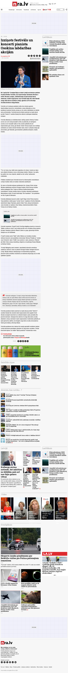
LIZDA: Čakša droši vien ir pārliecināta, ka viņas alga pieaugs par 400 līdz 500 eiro (22, 430)
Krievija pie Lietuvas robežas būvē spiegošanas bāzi (22, 405)
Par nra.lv (3, 667)
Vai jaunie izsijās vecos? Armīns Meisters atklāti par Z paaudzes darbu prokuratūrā (27, 479)
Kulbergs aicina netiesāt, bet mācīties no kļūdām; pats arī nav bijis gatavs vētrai (11, 472)
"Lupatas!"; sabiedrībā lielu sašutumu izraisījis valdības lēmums (23, 420)
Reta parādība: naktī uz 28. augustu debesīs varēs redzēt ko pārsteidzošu (30, 584)
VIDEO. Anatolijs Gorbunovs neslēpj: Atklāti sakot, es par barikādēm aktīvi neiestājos (23, 415)
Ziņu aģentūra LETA (5, 56)
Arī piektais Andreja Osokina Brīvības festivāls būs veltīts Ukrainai (25, 377)
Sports (39, 9)
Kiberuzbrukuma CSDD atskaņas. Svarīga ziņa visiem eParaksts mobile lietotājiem (57, 43)
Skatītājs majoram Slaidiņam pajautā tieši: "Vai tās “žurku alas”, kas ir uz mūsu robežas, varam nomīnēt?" (36, 481)
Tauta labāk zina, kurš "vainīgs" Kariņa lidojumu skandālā (21, 395)
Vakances (46, 667)
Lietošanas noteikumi (25, 667)
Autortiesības (33, 667)
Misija (11, 667)
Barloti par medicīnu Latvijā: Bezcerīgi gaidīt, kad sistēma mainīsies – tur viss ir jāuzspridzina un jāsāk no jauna (23, 441)
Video (4, 494)
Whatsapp (23, 337)
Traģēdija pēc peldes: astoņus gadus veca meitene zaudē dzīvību (24, 216)
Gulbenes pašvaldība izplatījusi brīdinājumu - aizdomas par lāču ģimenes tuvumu (30, 607)
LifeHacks (33, 9)
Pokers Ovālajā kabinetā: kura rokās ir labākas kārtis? (23, 435)
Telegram (16, 337)
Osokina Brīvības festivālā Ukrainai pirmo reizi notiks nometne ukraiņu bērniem (14, 378)
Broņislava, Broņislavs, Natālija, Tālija (38, 5)
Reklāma (7, 667)
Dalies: (15, 341)
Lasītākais (47, 37)
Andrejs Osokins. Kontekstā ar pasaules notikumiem (35, 375)
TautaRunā (26, 9)
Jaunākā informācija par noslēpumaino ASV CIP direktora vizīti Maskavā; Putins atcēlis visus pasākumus (22, 220)
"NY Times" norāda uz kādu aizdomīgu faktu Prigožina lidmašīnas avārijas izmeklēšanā (23, 410)
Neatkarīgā (11, 9)
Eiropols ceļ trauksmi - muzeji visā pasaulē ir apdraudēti (57, 68)
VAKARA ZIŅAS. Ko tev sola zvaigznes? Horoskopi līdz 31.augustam (22, 425)
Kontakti (50, 667)
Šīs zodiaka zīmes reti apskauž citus (56, 75)
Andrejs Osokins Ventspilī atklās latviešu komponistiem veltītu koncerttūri (5, 378)
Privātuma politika (16, 667)
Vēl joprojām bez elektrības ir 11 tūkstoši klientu (36, 460)
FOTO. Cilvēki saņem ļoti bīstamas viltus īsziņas (26, 461)
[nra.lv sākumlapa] (20, 4)
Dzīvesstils (19, 9)
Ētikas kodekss (40, 667)
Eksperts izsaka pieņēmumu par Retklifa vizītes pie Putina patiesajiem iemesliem (20, 558)
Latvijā (5, 36)
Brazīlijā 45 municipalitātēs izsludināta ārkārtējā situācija (21, 400)
